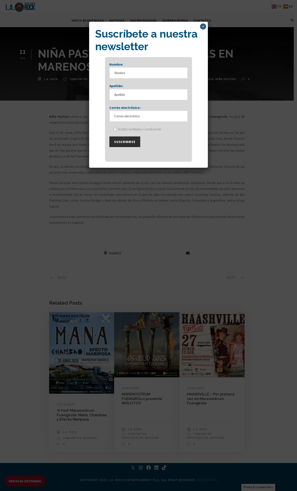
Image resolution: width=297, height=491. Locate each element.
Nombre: (116, 64)
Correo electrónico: (124, 107)
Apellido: (116, 86)
